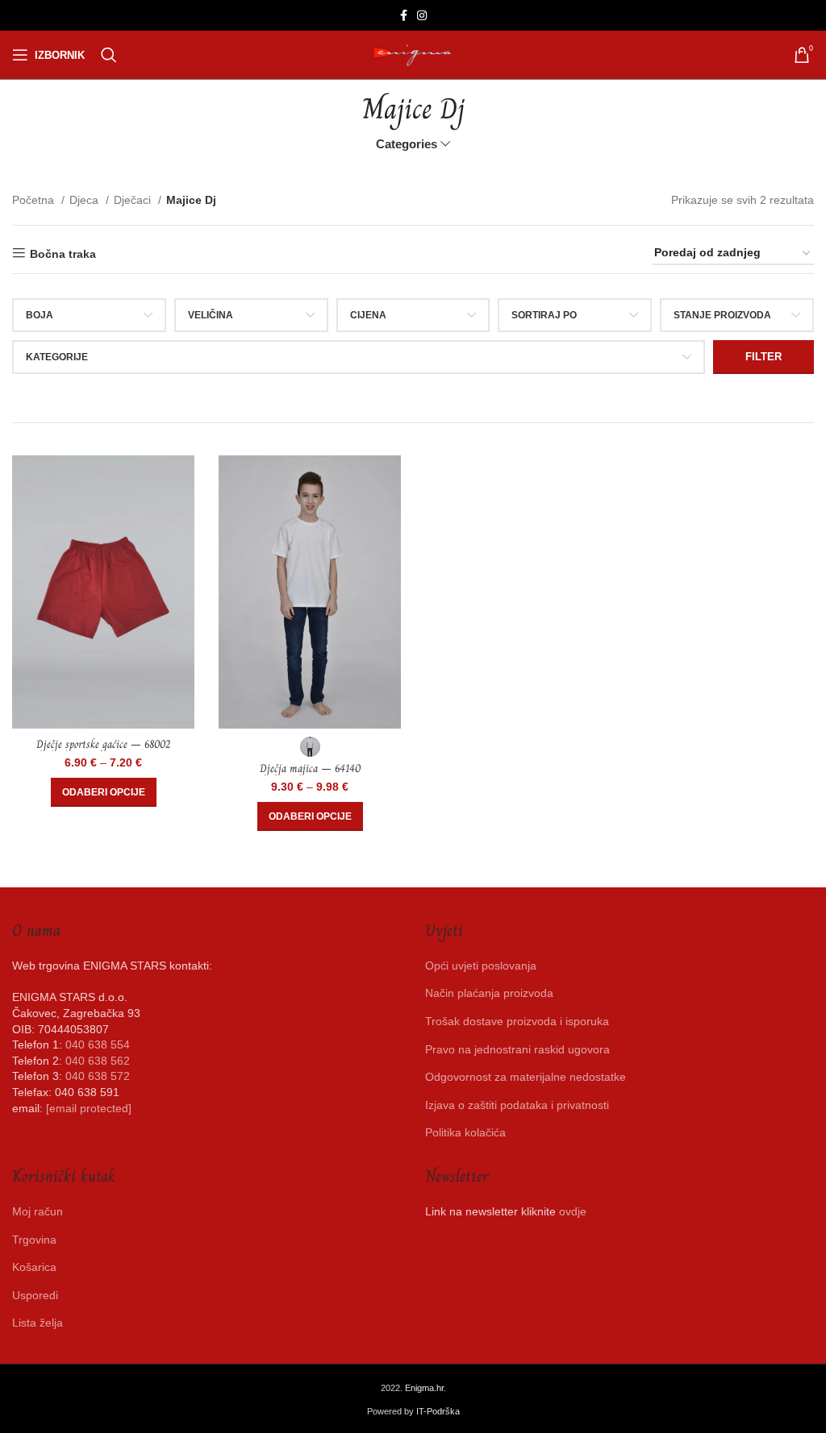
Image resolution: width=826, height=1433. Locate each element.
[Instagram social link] (422, 15)
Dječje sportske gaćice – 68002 (103, 744)
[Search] (109, 55)
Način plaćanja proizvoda (489, 992)
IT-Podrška (438, 1411)
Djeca (85, 199)
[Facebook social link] (403, 15)
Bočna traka (63, 253)
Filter (763, 357)
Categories (406, 144)
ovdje (572, 1211)
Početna (34, 199)
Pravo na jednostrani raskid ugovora (517, 1049)
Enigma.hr (424, 1388)
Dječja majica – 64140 (310, 768)
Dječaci (134, 199)
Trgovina (34, 1239)
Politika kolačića (465, 1132)
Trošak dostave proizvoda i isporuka (517, 1021)
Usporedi (35, 1295)
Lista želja (37, 1322)
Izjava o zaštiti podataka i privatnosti (517, 1105)
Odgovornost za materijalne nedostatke (525, 1076)
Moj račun (37, 1211)
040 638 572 (97, 1076)
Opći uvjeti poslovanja (480, 965)
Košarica (34, 1267)
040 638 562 (97, 1060)
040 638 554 (97, 1044)
